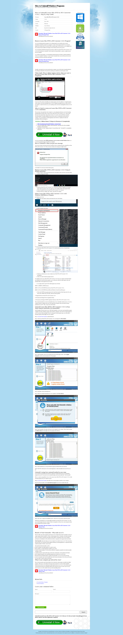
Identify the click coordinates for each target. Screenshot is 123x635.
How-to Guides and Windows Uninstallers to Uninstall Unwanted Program (68, 631)
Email (54, 589)
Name (36, 589)
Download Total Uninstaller (42, 316)
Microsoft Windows (40, 583)
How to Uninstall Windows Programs (49, 6)
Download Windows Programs (42, 582)
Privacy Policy (82, 631)
